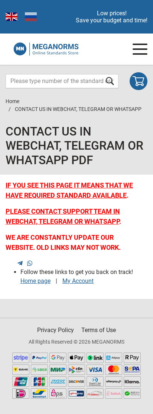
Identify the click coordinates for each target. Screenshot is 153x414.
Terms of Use (98, 330)
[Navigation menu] (140, 49)
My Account (78, 280)
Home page (35, 280)
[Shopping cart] (138, 81)
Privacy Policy (55, 330)
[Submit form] (110, 81)
